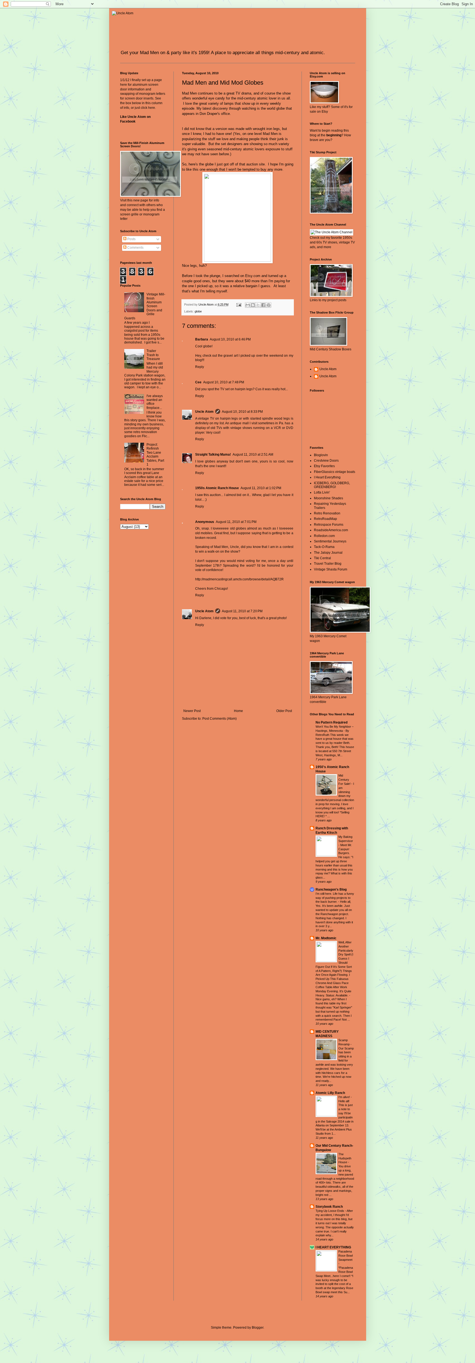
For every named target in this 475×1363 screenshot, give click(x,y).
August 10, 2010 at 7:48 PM (223, 382)
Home (238, 711)
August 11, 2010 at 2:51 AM (253, 454)
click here (148, 108)
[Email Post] (238, 304)
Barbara (201, 339)
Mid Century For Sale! (344, 779)
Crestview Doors (326, 460)
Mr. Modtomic (326, 938)
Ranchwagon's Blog (331, 889)
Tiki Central (322, 558)
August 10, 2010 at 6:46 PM (230, 339)
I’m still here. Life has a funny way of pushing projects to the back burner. (335, 898)
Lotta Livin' (322, 492)
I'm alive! (344, 1097)
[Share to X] (258, 305)
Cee (198, 382)
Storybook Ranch (329, 1207)
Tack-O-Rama (324, 547)
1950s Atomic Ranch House (217, 488)
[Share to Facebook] (263, 305)
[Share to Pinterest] (268, 305)
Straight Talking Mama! (213, 454)
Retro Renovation (327, 513)
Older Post (284, 711)
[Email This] (247, 305)
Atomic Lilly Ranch (330, 1093)
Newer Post (192, 711)
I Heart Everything (327, 477)
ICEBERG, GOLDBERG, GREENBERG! (332, 485)
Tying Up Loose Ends (330, 1210)
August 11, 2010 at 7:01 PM (236, 522)
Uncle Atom (204, 412)
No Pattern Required (331, 722)
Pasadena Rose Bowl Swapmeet (345, 1255)
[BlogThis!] (253, 305)
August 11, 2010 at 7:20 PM (242, 611)
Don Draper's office (215, 114)
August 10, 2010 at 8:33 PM (242, 412)
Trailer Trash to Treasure (153, 355)
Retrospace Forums (328, 525)
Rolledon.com (324, 536)
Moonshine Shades (328, 498)
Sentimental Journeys (330, 541)
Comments (134, 248)
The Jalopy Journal (328, 553)
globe (198, 311)
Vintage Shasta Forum (330, 569)
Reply (199, 367)
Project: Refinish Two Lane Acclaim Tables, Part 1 (155, 454)
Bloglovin (321, 455)
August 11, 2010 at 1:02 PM (261, 488)
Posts (131, 239)
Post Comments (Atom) (219, 719)
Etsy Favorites (324, 466)
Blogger (257, 1327)
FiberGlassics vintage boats (334, 472)
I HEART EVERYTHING (333, 1247)
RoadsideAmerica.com (331, 530)
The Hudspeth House (344, 1158)
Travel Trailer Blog (327, 564)
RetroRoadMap (325, 519)
